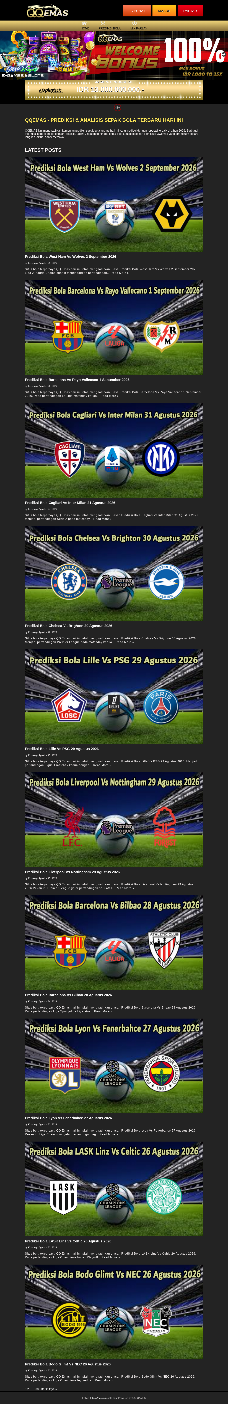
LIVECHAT (137, 11)
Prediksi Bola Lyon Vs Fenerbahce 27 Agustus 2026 (68, 1118)
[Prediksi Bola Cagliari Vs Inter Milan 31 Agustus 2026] (114, 450)
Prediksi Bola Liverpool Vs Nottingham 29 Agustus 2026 (72, 872)
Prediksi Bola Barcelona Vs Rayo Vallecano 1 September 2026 (77, 380)
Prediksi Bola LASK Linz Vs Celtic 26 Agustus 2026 (68, 1241)
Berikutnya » (49, 1389)
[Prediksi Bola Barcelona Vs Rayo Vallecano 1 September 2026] (114, 327)
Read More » (120, 272)
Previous (4, 54)
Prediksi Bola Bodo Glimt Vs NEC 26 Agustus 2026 (68, 1364)
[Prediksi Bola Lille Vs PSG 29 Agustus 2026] (114, 696)
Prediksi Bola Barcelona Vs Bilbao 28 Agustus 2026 (68, 995)
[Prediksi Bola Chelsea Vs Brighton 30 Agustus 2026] (114, 573)
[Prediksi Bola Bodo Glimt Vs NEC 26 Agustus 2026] (114, 1312)
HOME (85, 28)
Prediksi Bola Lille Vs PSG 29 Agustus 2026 (62, 749)
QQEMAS (31, 130)
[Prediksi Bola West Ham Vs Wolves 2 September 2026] (114, 204)
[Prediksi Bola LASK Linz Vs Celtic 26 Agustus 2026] (114, 1189)
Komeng (32, 263)
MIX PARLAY (138, 28)
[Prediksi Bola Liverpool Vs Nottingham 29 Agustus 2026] (114, 819)
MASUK (164, 11)
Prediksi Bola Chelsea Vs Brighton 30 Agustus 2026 (68, 626)
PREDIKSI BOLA (110, 28)
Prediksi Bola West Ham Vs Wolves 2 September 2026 (70, 257)
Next (223, 54)
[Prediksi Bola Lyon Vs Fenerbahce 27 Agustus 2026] (114, 1066)
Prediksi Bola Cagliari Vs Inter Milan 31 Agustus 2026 (70, 503)
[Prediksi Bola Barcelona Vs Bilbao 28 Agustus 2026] (114, 942)
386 (37, 1389)
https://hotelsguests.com (104, 1398)
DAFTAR (190, 11)
